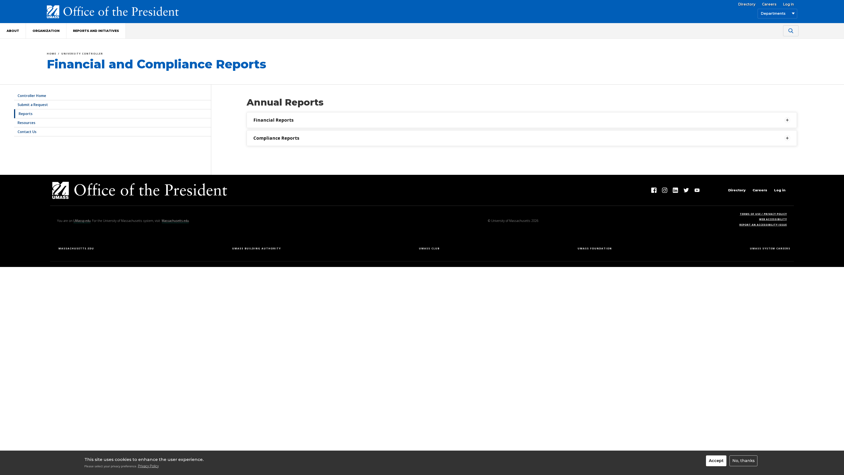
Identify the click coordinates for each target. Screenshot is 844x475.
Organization (46, 31)
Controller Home (32, 95)
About (13, 31)
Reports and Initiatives (96, 31)
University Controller (82, 54)
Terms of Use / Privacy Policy (765, 213)
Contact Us (27, 131)
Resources (26, 122)
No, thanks (743, 460)
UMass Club (429, 248)
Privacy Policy (148, 466)
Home (51, 54)
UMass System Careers (770, 248)
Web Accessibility (773, 219)
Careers (769, 4)
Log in (788, 4)
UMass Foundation (595, 248)
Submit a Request (33, 104)
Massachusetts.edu (175, 221)
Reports (26, 113)
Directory (746, 4)
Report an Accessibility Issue (765, 224)
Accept (716, 460)
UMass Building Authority (256, 248)
